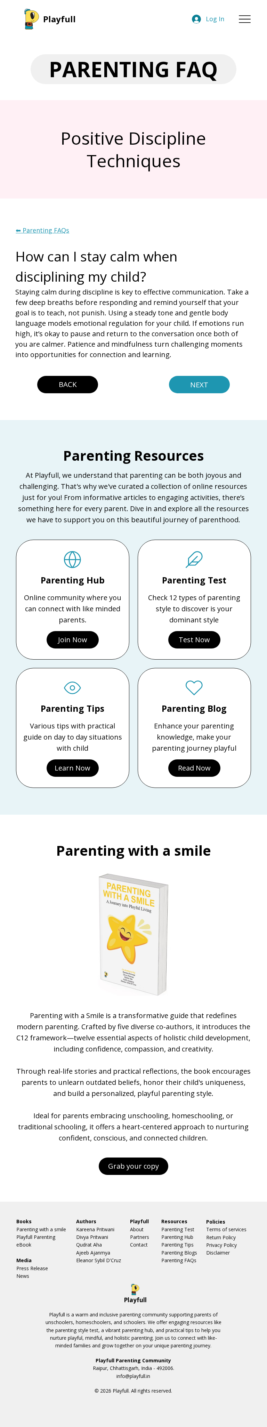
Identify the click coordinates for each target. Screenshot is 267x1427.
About (137, 1229)
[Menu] (245, 19)
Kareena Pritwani (95, 1229)
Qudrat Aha (89, 1244)
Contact (139, 1244)
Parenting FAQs (178, 1260)
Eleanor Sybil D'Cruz (98, 1260)
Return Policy (221, 1237)
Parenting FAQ (133, 69)
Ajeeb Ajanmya (93, 1252)
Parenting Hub (177, 1237)
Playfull (59, 19)
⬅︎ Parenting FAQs (42, 230)
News (22, 1276)
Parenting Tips (177, 1244)
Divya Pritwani (92, 1237)
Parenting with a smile (41, 1229)
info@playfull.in (133, 1376)
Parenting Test (177, 1229)
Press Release (32, 1268)
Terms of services (226, 1229)
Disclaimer (218, 1252)
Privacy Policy (221, 1245)
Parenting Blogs (179, 1252)
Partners (139, 1237)
